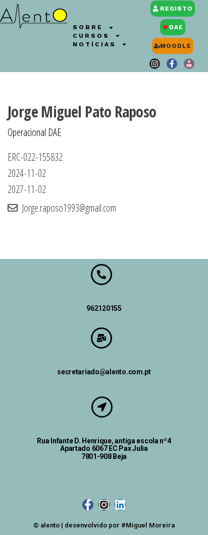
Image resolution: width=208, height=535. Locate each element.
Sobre (88, 27)
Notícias (94, 44)
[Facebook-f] (172, 63)
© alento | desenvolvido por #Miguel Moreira (104, 525)
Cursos (91, 35)
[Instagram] (154, 63)
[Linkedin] (120, 504)
